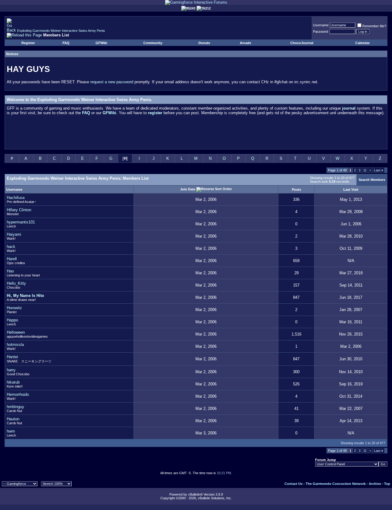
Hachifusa (15, 197)
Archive (375, 484)
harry (11, 370)
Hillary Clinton (19, 210)
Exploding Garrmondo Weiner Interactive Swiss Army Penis (61, 30)
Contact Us (294, 484)
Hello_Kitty (16, 283)
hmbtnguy (15, 406)
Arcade (245, 43)
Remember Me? (374, 26)
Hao (10, 271)
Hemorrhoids (18, 394)
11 (365, 170)
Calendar (362, 43)
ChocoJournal (301, 43)
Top (387, 484)
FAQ (66, 43)
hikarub (13, 382)
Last (378, 170)
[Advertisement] (196, 133)
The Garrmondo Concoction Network (336, 484)
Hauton (13, 419)
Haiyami (14, 234)
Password (320, 31)
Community (152, 43)
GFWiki (101, 43)
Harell (12, 259)
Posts (296, 189)
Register (28, 43)
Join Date (187, 189)
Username (321, 25)
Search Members (372, 180)
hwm (11, 431)
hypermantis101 (21, 222)
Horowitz (14, 308)
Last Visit (350, 189)
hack (11, 246)
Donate (204, 43)
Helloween (16, 332)
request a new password (111, 82)
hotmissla (15, 344)
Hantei (12, 356)
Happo (12, 320)
